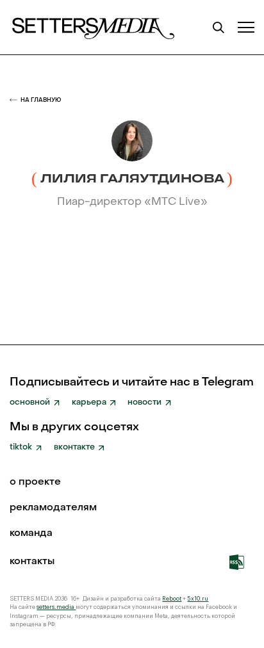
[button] (246, 27)
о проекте (35, 482)
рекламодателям (53, 508)
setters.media (56, 607)
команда (31, 534)
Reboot (171, 599)
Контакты (32, 562)
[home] (92, 27)
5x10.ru (197, 599)
